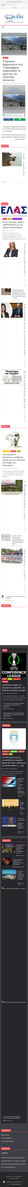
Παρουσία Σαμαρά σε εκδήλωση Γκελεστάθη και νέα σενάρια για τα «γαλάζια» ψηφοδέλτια (25, 330)
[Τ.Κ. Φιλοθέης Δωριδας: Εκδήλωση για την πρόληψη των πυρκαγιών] (12, 506)
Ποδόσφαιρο (5, 681)
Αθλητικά (10, 679)
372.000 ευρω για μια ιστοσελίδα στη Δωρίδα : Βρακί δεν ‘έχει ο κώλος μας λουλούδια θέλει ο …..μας (14, 761)
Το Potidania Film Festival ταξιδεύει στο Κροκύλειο (15, 597)
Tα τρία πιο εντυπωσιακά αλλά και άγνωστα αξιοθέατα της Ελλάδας (12, 1117)
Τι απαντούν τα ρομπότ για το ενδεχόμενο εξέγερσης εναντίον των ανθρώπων (21, 823)
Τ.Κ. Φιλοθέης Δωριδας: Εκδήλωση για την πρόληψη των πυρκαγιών (25, 500)
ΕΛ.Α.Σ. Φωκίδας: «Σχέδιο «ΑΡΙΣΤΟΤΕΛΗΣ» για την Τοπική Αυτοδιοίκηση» (13, 225)
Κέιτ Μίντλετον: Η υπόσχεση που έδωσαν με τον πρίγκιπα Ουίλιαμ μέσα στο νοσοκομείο (13, 705)
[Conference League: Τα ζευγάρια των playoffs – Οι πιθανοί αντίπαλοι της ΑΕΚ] (14, 665)
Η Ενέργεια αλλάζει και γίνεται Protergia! (22, 804)
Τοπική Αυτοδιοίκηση (17, 218)
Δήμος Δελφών (6, 451)
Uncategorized (6, 751)
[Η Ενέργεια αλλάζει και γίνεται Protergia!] (10, 807)
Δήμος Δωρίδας (14, 751)
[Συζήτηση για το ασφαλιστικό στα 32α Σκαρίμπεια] (12, 571)
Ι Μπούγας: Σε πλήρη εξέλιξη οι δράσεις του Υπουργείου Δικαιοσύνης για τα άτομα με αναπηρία (14, 129)
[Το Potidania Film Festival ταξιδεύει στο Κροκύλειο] (2, 598)
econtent (15, 83)
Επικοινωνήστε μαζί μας (7, 1141)
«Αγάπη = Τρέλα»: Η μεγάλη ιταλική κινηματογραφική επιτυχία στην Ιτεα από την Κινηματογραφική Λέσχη (18, 539)
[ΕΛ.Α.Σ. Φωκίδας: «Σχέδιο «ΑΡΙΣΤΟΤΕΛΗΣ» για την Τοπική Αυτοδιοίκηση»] (14, 211)
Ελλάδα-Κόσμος (17, 679)
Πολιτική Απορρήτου (6, 1138)
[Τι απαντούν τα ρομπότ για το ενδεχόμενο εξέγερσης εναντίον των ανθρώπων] (9, 826)
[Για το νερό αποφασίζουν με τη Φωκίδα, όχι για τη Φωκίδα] (12, 264)
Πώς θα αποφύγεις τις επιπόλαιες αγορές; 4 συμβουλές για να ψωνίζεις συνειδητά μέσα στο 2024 (13, 714)
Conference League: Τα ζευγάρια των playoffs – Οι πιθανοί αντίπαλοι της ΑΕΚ (13, 688)
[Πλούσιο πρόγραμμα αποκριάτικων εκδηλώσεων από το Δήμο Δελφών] (7, 863)
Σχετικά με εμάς (5, 1135)
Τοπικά (9, 218)
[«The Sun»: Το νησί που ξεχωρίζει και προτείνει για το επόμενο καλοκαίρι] (9, 878)
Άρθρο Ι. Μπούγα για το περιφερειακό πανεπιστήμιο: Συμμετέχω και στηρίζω (25, 390)
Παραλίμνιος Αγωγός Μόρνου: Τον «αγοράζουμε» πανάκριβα (16, 4)
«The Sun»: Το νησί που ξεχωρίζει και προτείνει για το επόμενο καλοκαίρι (21, 875)
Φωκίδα (14, 16)
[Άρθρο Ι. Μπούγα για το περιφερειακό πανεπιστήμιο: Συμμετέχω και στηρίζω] (12, 396)
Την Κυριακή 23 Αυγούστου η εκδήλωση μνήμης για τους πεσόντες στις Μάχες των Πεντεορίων (14, 460)
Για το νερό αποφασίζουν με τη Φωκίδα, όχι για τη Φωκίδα (25, 258)
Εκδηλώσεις (5, 57)
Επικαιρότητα (21, 751)
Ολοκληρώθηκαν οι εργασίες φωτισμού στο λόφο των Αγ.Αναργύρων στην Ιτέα (20, 849)
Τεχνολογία (5, 754)
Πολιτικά (4, 218)
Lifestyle (4, 679)
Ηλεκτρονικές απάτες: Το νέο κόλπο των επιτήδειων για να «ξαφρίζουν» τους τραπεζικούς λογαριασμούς (21, 785)
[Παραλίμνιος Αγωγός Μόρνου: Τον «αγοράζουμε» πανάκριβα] (12, 159)
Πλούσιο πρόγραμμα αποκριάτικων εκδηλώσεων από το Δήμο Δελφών (18, 862)
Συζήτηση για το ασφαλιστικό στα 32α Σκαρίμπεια (25, 564)
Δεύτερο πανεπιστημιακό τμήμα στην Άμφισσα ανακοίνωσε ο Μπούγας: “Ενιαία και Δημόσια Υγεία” (13, 137)
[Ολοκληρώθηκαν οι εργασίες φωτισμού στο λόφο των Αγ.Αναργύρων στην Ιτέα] (8, 850)
